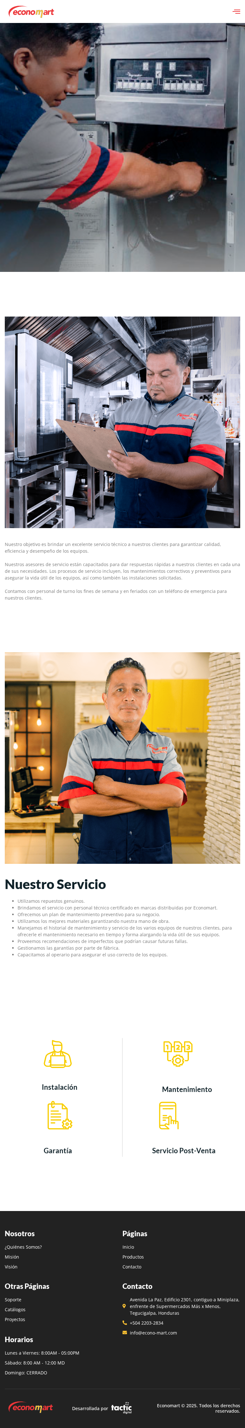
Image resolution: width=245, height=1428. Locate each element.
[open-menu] (236, 11)
